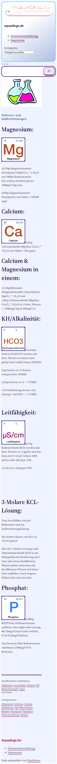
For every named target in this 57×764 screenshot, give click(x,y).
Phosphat (16, 711)
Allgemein (7, 685)
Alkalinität (7, 704)
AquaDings (20, 685)
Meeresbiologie (9, 688)
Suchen (5, 64)
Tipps (22, 688)
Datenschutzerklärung (24, 36)
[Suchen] (49, 71)
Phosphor (27, 711)
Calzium (18, 704)
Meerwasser (26, 707)
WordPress (33, 760)
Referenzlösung (10, 714)
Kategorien (10, 48)
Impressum (18, 40)
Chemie (31, 685)
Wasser (24, 714)
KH (16, 707)
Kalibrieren (7, 707)
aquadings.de (14, 26)
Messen (5, 711)
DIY (37, 685)
